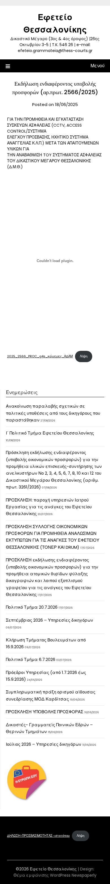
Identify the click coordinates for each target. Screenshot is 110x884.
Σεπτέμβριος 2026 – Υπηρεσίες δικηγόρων (49, 620)
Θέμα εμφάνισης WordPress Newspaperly (55, 875)
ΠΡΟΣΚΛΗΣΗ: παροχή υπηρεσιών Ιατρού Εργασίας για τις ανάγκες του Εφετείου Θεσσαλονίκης (49, 507)
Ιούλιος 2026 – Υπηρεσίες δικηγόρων (43, 744)
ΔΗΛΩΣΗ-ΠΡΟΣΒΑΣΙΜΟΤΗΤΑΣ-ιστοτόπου (38, 835)
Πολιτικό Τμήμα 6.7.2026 (30, 659)
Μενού (98, 65)
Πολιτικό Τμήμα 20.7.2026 (32, 607)
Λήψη (83, 356)
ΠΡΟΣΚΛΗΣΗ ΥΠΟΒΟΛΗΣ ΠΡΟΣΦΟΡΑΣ (44, 712)
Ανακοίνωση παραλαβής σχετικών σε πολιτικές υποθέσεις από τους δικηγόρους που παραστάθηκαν (53, 413)
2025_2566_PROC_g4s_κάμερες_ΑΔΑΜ (40, 356)
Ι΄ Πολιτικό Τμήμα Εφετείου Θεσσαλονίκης (50, 433)
